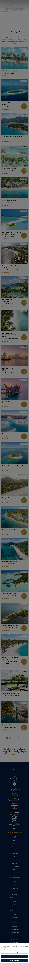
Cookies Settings (14, 952)
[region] (14, 953)
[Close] (27, 944)
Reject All (14, 956)
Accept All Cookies (14, 960)
